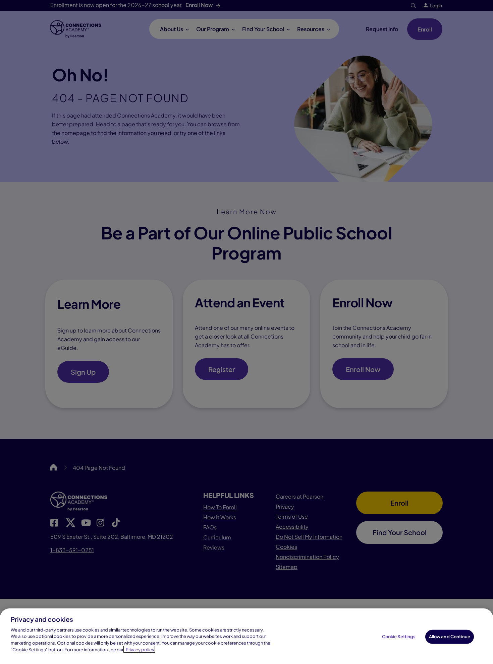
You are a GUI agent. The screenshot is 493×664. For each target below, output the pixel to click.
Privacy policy (140, 649)
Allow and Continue (449, 636)
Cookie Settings (399, 636)
